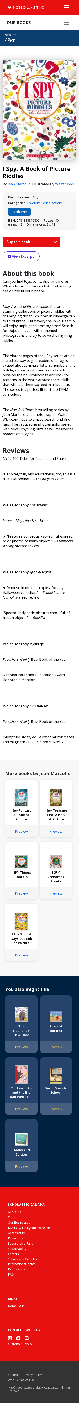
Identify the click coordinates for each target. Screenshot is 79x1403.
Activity (57, 203)
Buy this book (18, 241)
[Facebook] (18, 1338)
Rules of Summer (56, 1028)
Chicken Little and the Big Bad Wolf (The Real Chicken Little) (21, 1092)
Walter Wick (65, 184)
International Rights (22, 1264)
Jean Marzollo (19, 184)
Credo (12, 1217)
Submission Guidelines (24, 1259)
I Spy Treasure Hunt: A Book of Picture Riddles (56, 814)
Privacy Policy (32, 1375)
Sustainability (17, 1249)
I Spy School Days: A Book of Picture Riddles (21, 938)
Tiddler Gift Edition (21, 1152)
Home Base (16, 1306)
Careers (13, 1254)
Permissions (16, 1269)
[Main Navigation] (66, 7)
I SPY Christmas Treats (56, 876)
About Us (14, 1212)
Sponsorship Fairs (20, 1243)
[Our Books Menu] (66, 22)
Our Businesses (19, 1222)
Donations (15, 1238)
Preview (21, 831)
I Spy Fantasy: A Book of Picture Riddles (21, 814)
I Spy (34, 197)
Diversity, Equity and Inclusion (29, 1228)
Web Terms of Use (21, 1380)
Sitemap (14, 1375)
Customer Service (20, 1344)
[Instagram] (10, 1338)
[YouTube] (27, 1338)
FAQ (11, 1274)
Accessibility (16, 1233)
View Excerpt (22, 256)
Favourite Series (38, 203)
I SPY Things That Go (21, 874)
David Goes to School (56, 1090)
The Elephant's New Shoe (21, 1030)
